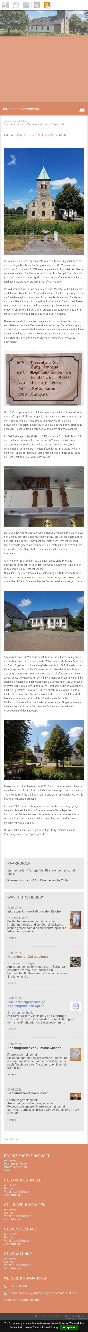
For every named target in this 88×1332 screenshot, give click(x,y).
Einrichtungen (13, 1194)
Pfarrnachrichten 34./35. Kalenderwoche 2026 (37, 880)
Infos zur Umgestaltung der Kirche (34, 911)
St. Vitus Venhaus (27, 124)
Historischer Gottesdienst (27, 957)
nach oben (13, 1139)
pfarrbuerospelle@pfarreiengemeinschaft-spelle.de (43, 1293)
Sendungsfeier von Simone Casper (34, 1048)
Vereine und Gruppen (17, 1191)
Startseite (9, 124)
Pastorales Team (15, 1163)
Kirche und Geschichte (52, 124)
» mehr (11, 937)
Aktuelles (10, 1160)
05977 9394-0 (18, 1286)
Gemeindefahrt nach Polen (27, 1093)
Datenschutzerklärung (45, 1327)
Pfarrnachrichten (15, 1167)
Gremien (9, 1188)
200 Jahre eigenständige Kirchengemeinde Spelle (26, 1004)
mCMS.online (81, 1318)
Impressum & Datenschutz (22, 1300)
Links (7, 1170)
